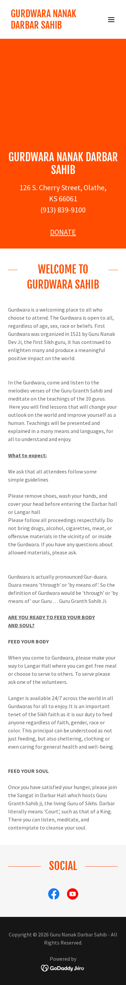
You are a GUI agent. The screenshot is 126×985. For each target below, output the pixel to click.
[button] (111, 19)
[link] (46, 26)
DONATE (63, 232)
